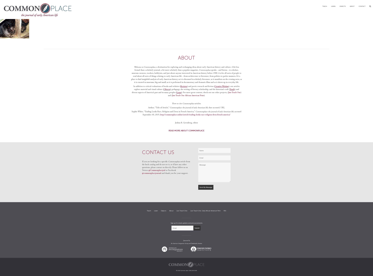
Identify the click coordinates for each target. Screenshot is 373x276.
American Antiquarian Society (180, 243)
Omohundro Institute (196, 243)
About (352, 6)
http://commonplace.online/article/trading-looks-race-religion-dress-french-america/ (195, 115)
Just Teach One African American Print (188, 96)
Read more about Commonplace (186, 130)
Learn (333, 6)
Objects (342, 6)
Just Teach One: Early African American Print (205, 211)
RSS (225, 211)
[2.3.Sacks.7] (186, 28)
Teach (324, 6)
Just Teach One (234, 93)
